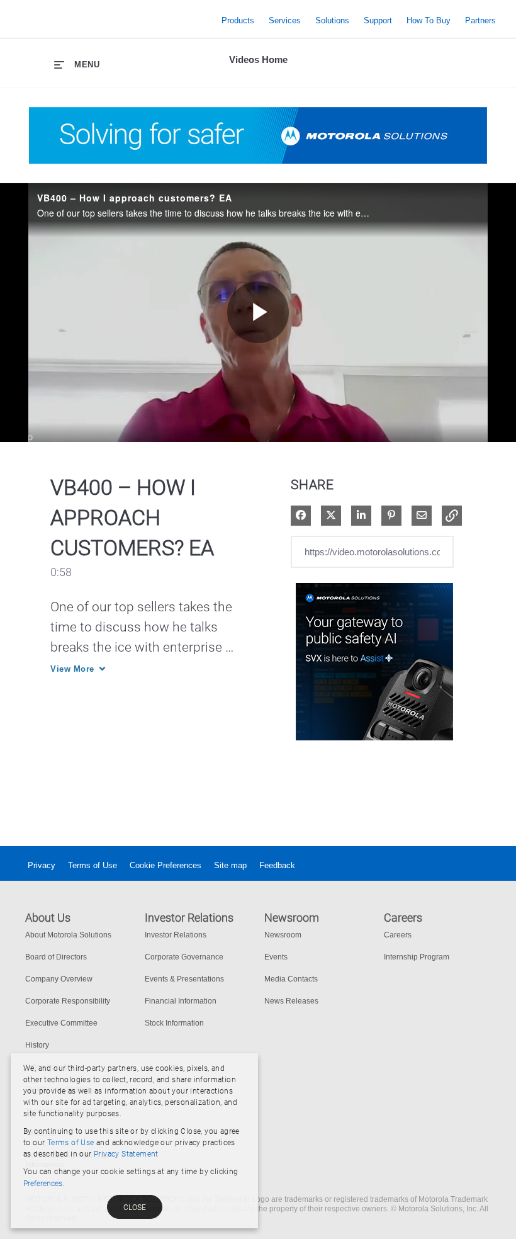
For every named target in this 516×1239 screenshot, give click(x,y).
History (37, 1045)
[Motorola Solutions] (113, 20)
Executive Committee (61, 1023)
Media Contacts (291, 979)
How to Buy (429, 20)
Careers (398, 935)
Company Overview (59, 979)
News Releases (291, 1001)
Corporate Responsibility (67, 1001)
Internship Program (416, 957)
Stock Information (174, 1023)
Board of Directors (56, 957)
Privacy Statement (126, 1154)
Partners (480, 20)
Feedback (277, 865)
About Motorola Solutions (68, 935)
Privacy (41, 865)
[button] (452, 516)
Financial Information (180, 1001)
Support (378, 20)
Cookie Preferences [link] (165, 865)
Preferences (42, 1183)
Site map (230, 865)
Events (276, 957)
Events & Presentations (184, 979)
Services (285, 20)
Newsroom (282, 935)
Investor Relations (175, 935)
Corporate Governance (184, 957)
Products (238, 20)
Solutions (332, 20)
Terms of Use (92, 865)
